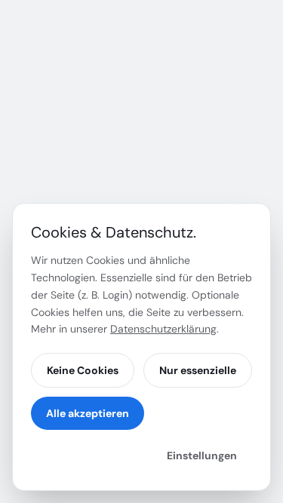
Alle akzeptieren (87, 413)
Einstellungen (202, 455)
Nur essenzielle (197, 370)
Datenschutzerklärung (163, 329)
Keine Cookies (82, 370)
